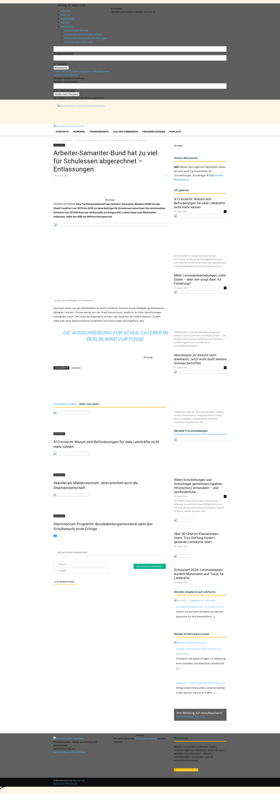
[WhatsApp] (91, 188)
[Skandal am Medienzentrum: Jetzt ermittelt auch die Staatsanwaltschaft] (109, 464)
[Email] (106, 188)
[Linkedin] (121, 5)
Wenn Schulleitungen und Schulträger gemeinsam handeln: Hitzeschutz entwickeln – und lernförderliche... (198, 486)
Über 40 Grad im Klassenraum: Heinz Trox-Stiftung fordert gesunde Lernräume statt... (196, 538)
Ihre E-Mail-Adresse (64, 90)
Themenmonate (99, 131)
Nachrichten (66, 140)
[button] (223, 128)
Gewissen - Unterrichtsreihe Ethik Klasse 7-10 (200, 683)
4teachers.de (79, 780)
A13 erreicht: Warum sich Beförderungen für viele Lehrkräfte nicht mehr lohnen (199, 203)
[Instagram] (118, 5)
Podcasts (175, 131)
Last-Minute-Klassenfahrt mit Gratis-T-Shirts (200, 606)
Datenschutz (59, 783)
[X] (123, 5)
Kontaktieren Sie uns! (190, 716)
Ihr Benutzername (63, 53)
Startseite (66, 10)
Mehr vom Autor (89, 404)
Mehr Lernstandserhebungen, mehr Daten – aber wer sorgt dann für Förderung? (200, 279)
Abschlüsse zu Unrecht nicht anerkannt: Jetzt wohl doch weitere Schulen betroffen (200, 359)
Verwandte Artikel (64, 404)
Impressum (72, 783)
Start (55, 140)
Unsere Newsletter (186, 158)
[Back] (131, 5)
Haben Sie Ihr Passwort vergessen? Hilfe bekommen (81, 71)
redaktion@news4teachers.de (69, 752)
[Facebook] (116, 5)
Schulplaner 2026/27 (146, 738)
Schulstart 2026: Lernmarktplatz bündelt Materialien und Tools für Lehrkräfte (199, 574)
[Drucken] (114, 188)
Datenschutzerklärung (65, 74)
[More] (121, 188)
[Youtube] (125, 5)
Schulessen (76, 368)
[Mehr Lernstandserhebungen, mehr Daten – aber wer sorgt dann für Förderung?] (200, 309)
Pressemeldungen (153, 131)
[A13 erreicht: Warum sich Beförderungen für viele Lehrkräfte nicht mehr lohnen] (109, 423)
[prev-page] (54, 535)
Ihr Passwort (60, 63)
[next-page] (56, 535)
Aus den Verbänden (125, 131)
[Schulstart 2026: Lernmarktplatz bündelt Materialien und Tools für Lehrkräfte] (200, 560)
